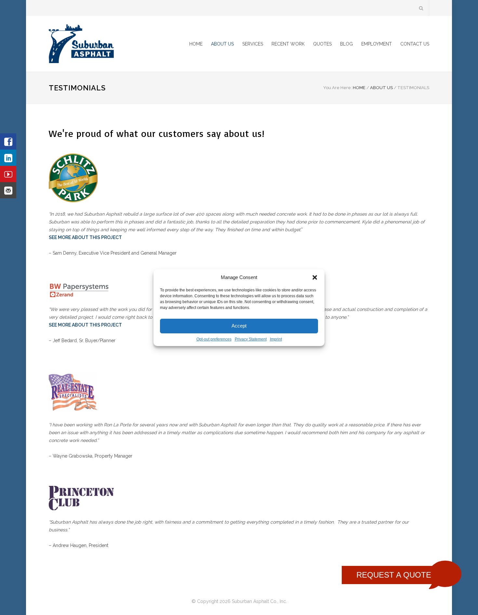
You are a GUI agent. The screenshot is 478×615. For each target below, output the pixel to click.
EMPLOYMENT (376, 44)
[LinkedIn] (8, 158)
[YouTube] (8, 174)
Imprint (276, 339)
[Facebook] (8, 141)
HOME (196, 44)
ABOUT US (222, 44)
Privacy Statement (251, 339)
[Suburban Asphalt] (109, 43)
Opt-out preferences (214, 339)
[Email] (8, 190)
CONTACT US (414, 44)
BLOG (346, 44)
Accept (239, 325)
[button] (315, 277)
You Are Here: (337, 87)
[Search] (421, 8)
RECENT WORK (288, 44)
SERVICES (252, 44)
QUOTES (322, 44)
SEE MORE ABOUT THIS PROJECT (85, 237)
